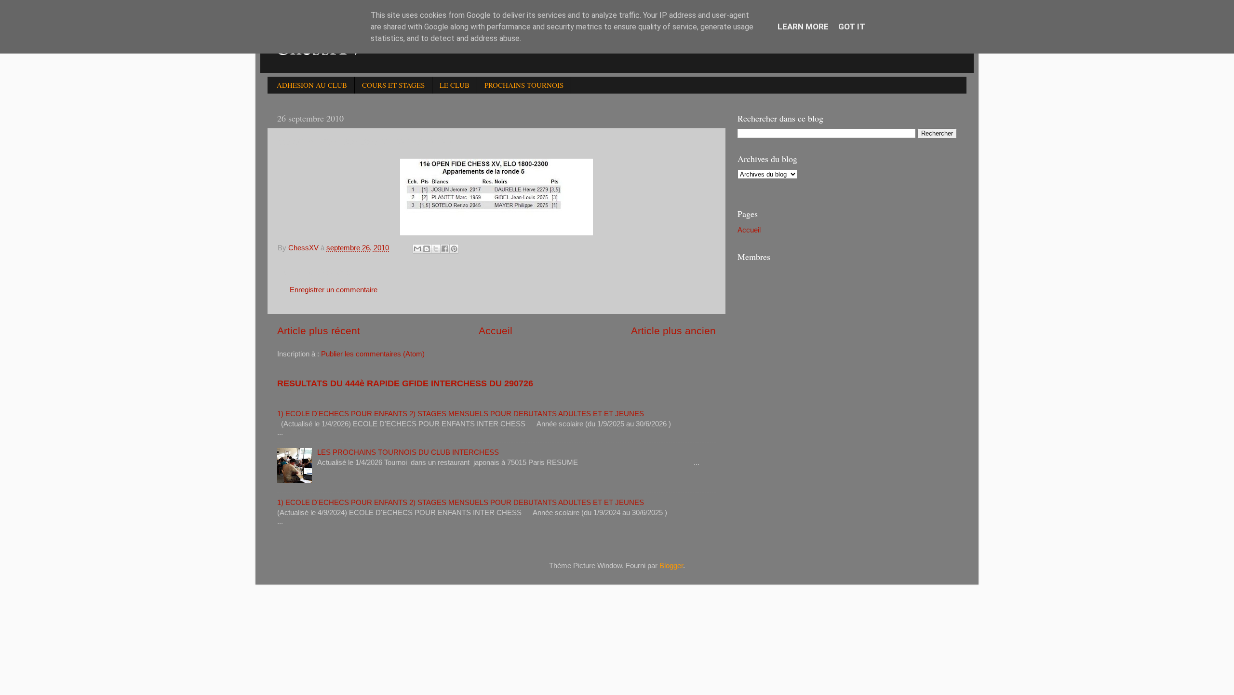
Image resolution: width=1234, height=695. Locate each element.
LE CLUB (454, 85)
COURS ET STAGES (393, 85)
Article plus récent (318, 331)
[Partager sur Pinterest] (454, 249)
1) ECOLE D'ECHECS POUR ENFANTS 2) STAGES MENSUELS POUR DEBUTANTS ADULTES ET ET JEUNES (460, 413)
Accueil (495, 331)
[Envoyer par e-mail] (417, 249)
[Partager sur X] (436, 249)
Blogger (671, 565)
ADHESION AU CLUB (312, 85)
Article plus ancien (673, 331)
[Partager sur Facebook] (445, 249)
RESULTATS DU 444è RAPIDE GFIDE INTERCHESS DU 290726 (405, 383)
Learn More (803, 26)
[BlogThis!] (426, 249)
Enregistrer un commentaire (333, 290)
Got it (851, 26)
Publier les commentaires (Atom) (373, 354)
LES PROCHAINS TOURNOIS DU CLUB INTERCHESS (408, 452)
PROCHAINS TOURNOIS (523, 85)
